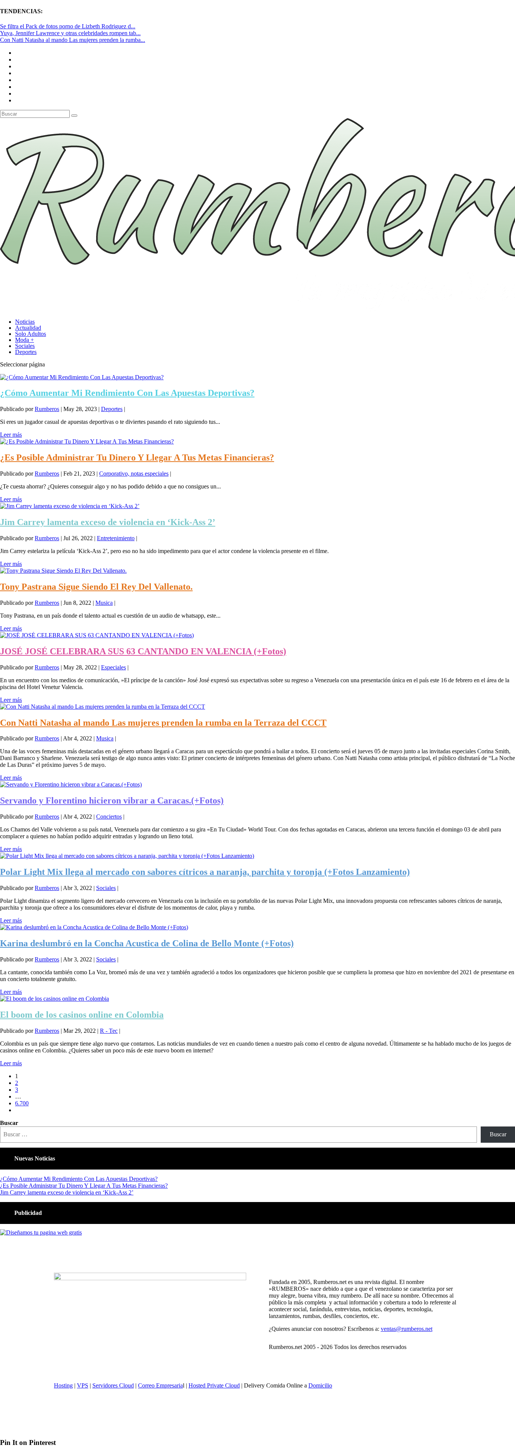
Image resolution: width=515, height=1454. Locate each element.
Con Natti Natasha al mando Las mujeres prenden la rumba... (72, 40)
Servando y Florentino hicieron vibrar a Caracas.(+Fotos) (112, 800)
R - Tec (109, 1031)
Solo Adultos (30, 334)
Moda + (24, 340)
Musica (104, 603)
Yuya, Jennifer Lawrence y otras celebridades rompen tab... (70, 33)
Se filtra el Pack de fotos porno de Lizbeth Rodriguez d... (67, 26)
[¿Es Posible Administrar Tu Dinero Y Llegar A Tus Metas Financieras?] (87, 441)
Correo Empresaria (160, 1385)
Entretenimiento (116, 538)
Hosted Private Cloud (214, 1385)
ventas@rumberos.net (406, 1329)
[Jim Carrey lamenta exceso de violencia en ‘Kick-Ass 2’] (69, 506)
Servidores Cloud (113, 1385)
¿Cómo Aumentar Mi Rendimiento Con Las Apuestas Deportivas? (127, 393)
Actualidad (28, 327)
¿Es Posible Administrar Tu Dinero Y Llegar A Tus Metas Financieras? (137, 457)
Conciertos (109, 816)
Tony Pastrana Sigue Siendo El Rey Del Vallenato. (96, 587)
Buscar (9, 1123)
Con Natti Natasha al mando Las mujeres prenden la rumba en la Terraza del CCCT (163, 723)
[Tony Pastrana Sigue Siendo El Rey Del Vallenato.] (63, 570)
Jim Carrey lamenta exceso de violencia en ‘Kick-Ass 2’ (107, 522)
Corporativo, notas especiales (134, 473)
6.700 (22, 1103)
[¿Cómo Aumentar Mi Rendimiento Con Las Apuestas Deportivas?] (82, 377)
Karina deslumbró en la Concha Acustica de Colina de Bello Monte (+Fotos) (147, 943)
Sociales (25, 346)
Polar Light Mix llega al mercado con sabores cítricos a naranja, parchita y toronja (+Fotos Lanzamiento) (205, 872)
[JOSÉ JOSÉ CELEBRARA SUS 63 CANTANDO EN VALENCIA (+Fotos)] (97, 635)
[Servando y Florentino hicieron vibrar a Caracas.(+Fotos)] (71, 784)
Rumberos (47, 409)
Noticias (25, 321)
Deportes (26, 352)
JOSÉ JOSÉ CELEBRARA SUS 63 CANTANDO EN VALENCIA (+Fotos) (143, 651)
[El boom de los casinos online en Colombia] (54, 998)
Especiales (113, 667)
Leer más (11, 434)
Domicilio (320, 1385)
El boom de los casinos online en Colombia (82, 1015)
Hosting (63, 1385)
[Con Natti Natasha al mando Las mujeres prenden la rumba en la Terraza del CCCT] (102, 706)
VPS (82, 1385)
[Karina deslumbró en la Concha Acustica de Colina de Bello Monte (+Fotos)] (94, 927)
